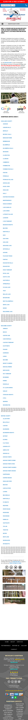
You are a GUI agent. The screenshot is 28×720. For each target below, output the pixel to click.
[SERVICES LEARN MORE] (14, 597)
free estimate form (15, 563)
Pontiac (5, 259)
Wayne (5, 533)
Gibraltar (6, 450)
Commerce (6, 162)
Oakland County (6, 121)
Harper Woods (7, 477)
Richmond (6, 377)
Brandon (5, 151)
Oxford (5, 252)
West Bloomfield (8, 301)
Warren (5, 401)
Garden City (6, 446)
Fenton (5, 172)
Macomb (5, 359)
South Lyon (6, 276)
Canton (5, 425)
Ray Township (7, 373)
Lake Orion (6, 210)
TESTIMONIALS (6, 645)
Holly (4, 193)
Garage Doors (8, 718)
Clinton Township (8, 342)
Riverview (6, 512)
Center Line (6, 335)
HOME (7, 642)
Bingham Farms (7, 137)
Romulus (5, 519)
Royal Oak (6, 273)
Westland (6, 536)
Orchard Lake (7, 245)
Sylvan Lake (6, 287)
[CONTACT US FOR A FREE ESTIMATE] (14, 590)
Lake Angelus (7, 207)
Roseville (6, 384)
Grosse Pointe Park (9, 463)
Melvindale (6, 495)
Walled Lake (7, 294)
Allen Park (6, 418)
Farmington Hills (8, 169)
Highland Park (7, 481)
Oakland (5, 242)
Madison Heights (8, 224)
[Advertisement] (14, 622)
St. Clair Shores (8, 387)
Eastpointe (6, 345)
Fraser (5, 349)
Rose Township (7, 269)
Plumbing (19, 711)
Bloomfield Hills (8, 148)
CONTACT (14, 649)
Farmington (6, 165)
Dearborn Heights (8, 432)
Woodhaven (6, 540)
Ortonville (6, 249)
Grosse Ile (6, 453)
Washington (6, 405)
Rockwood (6, 516)
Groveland (6, 183)
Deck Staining (8, 710)
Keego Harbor (7, 203)
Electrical (8, 712)
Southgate (6, 523)
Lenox (5, 356)
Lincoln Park (7, 488)
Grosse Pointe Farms (9, 460)
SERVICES (20, 642)
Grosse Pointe (7, 457)
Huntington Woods (8, 196)
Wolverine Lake (7, 311)
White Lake (6, 304)
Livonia (5, 491)
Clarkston (6, 155)
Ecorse (5, 439)
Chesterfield (7, 339)
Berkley (5, 130)
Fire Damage (8, 714)
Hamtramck (6, 474)
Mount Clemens (7, 363)
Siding (20, 716)
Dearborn (6, 429)
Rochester (6, 266)
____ (4, 569)
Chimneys (8, 709)
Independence (7, 200)
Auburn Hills (7, 127)
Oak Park (6, 238)
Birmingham (6, 141)
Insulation (20, 704)
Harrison (6, 352)
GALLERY (24, 645)
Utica (4, 398)
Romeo (5, 380)
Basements (8, 705)
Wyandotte (6, 543)
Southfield (6, 280)
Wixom (5, 308)
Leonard (5, 217)
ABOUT (13, 642)
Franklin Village (8, 179)
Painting (20, 709)
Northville (6, 231)
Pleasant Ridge (7, 256)
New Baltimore (7, 366)
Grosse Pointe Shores (9, 467)
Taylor (5, 526)
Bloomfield (6, 144)
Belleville (6, 422)
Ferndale (6, 176)
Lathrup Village (8, 214)
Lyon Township (7, 221)
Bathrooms (8, 707)
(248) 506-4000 (7, 62)
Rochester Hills (8, 263)
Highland (6, 190)
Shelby (5, 391)
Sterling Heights (8, 394)
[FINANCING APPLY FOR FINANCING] (14, 583)
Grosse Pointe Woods (9, 470)
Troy (4, 290)
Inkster (5, 484)
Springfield (6, 283)
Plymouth (6, 502)
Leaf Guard (20, 707)
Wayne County (5, 416)
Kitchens (20, 706)
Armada (5, 328)
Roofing (20, 715)
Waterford (6, 297)
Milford (5, 228)
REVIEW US (15, 645)
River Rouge (6, 509)
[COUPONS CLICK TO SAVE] (14, 576)
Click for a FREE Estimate (14, 2)
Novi (4, 235)
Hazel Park (6, 186)
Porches (20, 713)
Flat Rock (6, 443)
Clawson (5, 158)
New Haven (6, 370)
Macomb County (6, 325)
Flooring (8, 716)
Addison (5, 124)
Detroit (5, 436)
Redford (5, 505)
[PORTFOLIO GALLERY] (14, 605)
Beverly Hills (7, 134)
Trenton (5, 529)
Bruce (5, 332)
